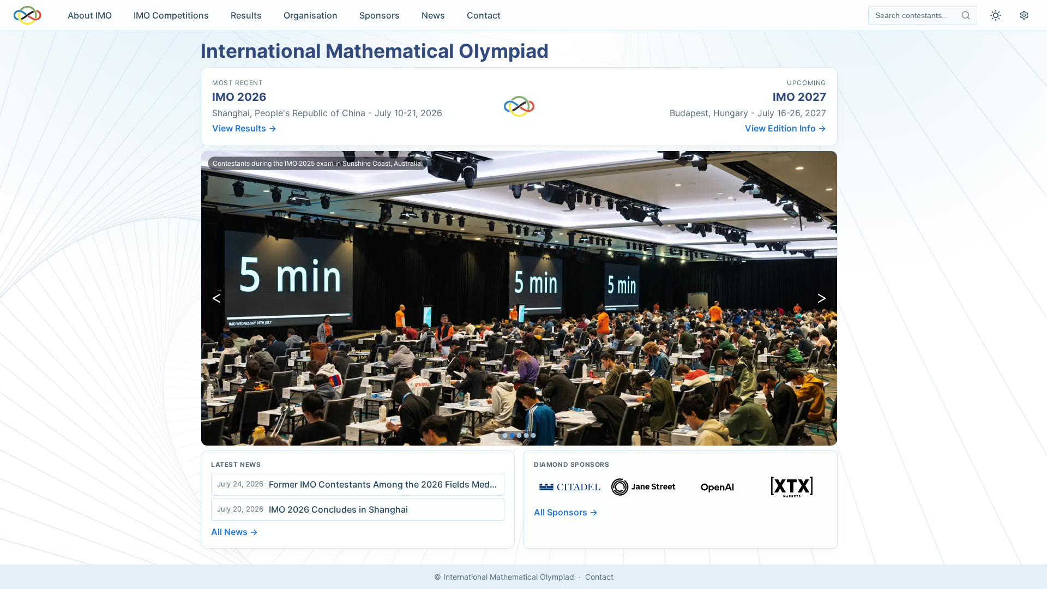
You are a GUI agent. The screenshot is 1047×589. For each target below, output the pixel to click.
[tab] (505, 435)
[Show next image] (822, 298)
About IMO (90, 15)
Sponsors (379, 15)
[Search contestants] (966, 15)
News (433, 15)
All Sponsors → (566, 512)
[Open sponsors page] (570, 487)
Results (246, 15)
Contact (484, 15)
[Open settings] (1024, 15)
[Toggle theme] (996, 15)
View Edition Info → (785, 128)
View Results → (244, 128)
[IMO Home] (27, 15)
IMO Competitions (171, 15)
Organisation (311, 15)
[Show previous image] (216, 298)
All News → (234, 531)
